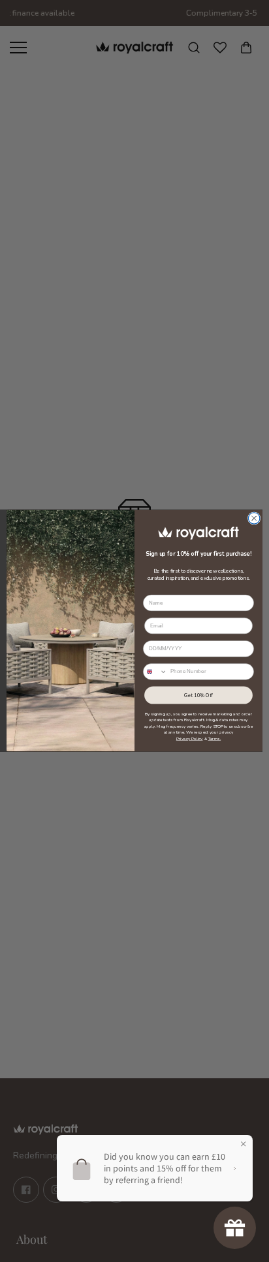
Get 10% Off (198, 695)
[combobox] (155, 672)
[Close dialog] (254, 518)
